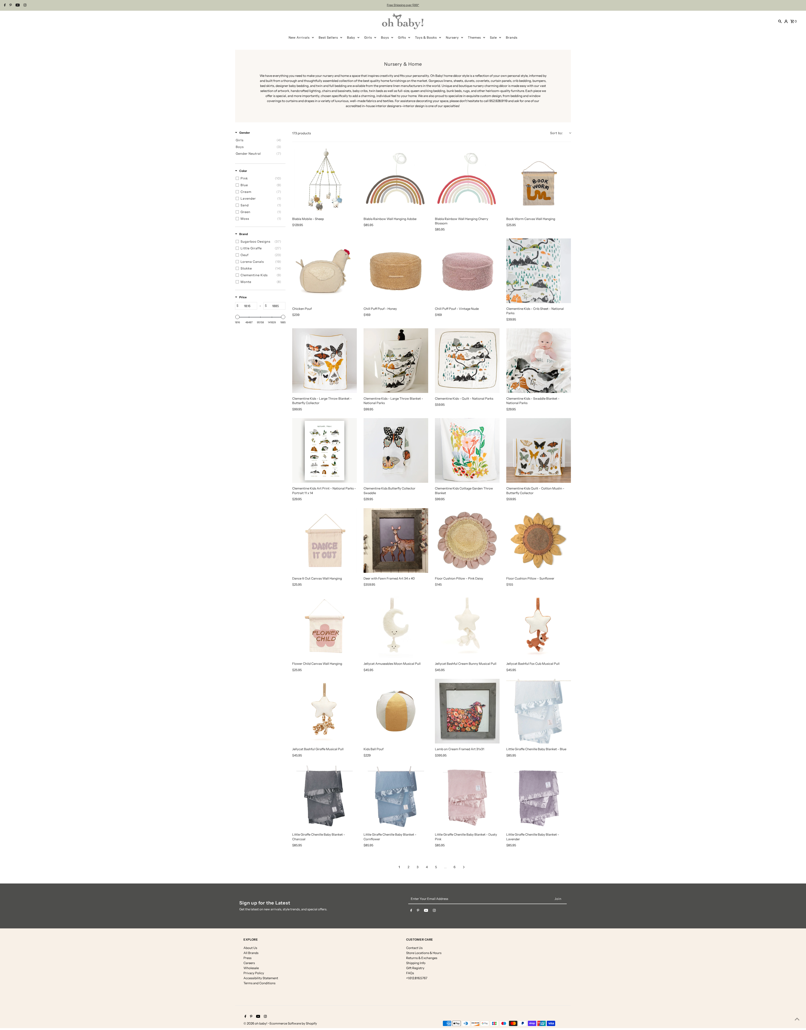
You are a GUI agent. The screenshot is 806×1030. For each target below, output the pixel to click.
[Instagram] (24, 5)
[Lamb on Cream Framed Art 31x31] (467, 711)
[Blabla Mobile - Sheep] (324, 181)
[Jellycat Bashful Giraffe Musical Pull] (324, 711)
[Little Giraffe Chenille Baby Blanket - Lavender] (538, 796)
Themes (474, 37)
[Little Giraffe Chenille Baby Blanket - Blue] (538, 711)
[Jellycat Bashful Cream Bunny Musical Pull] (467, 625)
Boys (385, 37)
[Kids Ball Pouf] (396, 711)
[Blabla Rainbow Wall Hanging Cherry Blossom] (467, 181)
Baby (351, 37)
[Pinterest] (10, 5)
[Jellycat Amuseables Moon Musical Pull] (396, 625)
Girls (368, 37)
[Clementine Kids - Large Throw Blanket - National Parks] (396, 360)
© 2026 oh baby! (255, 1023)
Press (247, 958)
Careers (249, 963)
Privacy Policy (253, 973)
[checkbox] (259, 140)
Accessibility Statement (260, 978)
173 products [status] (301, 133)
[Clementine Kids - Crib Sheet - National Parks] (538, 270)
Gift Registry (415, 968)
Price (243, 297)
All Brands (250, 953)
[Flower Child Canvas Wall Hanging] (324, 625)
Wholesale (251, 968)
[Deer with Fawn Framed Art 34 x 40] (396, 540)
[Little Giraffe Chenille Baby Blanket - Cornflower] (396, 796)
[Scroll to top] (797, 1019)
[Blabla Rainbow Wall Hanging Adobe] (396, 181)
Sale (493, 37)
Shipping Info (415, 963)
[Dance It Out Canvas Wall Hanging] (324, 540)
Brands (511, 37)
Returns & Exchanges (421, 958)
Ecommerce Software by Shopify (293, 1023)
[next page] (464, 867)
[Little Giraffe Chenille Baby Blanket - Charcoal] (324, 796)
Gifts (402, 37)
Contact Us (414, 948)
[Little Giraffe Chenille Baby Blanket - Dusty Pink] (467, 796)
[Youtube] (17, 5)
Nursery (452, 37)
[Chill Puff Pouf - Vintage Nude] (467, 270)
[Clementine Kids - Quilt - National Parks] (467, 360)
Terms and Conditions (259, 983)
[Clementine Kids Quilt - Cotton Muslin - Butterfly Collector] (538, 450)
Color (243, 171)
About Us (250, 948)
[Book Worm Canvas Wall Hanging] (538, 181)
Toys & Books (426, 37)
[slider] (237, 317)
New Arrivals (299, 37)
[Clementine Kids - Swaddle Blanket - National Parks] (538, 360)
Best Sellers (328, 37)
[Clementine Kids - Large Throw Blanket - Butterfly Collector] (324, 360)
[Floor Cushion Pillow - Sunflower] (538, 540)
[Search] (780, 21)
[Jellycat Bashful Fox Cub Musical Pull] (538, 625)
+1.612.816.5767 (416, 978)
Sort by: (556, 133)
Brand (243, 234)
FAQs (410, 973)
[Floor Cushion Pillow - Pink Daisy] (467, 540)
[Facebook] (4, 5)
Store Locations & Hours (423, 953)
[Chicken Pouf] (324, 270)
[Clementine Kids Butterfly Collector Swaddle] (396, 450)
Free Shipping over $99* (403, 5)
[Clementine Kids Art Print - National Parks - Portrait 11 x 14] (324, 450)
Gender (244, 133)
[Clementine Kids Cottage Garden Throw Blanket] (467, 450)
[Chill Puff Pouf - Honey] (396, 270)
